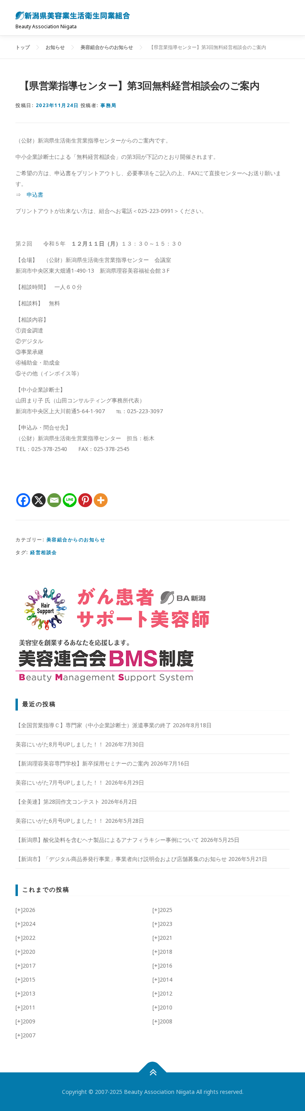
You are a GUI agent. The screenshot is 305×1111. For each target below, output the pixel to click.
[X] (39, 500)
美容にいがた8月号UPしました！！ (59, 744)
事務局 (108, 105)
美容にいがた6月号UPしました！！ (59, 820)
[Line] (70, 500)
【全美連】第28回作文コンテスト (57, 801)
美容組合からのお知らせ (76, 539)
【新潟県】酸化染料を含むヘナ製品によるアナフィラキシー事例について (107, 840)
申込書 (35, 194)
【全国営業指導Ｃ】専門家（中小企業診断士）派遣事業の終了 (93, 725)
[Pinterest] (85, 500)
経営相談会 (43, 552)
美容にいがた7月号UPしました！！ (59, 782)
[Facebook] (23, 500)
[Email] (54, 500)
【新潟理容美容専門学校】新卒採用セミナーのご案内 (82, 763)
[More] (101, 500)
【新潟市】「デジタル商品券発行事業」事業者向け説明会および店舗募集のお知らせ (121, 859)
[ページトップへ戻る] (153, 1072)
